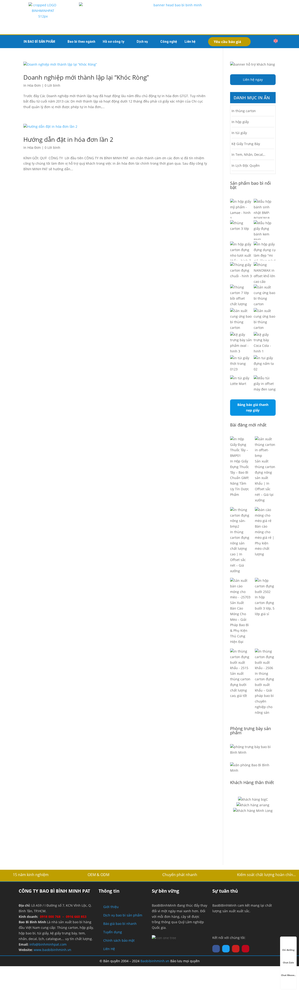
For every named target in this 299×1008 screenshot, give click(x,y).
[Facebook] (216, 948)
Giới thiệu (111, 907)
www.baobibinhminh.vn (52, 950)
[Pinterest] (245, 948)
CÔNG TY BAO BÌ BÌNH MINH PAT (54, 891)
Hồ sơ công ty (113, 41)
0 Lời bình (52, 85)
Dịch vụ (142, 41)
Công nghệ (168, 41)
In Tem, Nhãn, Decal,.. (248, 154)
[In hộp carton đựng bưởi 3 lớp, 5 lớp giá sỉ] (265, 586)
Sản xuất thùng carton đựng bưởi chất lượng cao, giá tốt (240, 684)
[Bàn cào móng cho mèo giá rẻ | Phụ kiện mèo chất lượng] (265, 515)
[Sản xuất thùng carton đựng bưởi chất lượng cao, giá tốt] (240, 660)
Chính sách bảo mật (119, 940)
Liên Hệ (109, 949)
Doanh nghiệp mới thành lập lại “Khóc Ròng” (86, 77)
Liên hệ (190, 41)
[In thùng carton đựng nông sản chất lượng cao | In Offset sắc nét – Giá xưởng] (240, 518)
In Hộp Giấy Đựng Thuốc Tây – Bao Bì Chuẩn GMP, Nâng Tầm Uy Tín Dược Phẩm (239, 478)
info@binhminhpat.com (48, 944)
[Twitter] (226, 948)
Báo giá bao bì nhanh (120, 923)
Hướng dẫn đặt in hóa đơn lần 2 (68, 139)
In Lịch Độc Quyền (245, 165)
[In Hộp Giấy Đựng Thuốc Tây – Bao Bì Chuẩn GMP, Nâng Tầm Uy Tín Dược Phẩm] (240, 447)
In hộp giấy (240, 122)
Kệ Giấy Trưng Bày (245, 144)
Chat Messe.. (288, 975)
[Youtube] (235, 948)
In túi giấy (239, 133)
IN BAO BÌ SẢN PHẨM (39, 41)
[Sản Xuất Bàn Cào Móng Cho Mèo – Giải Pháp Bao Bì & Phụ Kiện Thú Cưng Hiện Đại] (240, 589)
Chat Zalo (288, 962)
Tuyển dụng (112, 932)
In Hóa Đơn (32, 85)
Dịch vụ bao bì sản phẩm (122, 915)
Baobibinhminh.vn (154, 961)
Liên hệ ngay (253, 79)
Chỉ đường (288, 949)
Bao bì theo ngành (81, 41)
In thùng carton (243, 111)
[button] (265, 41)
